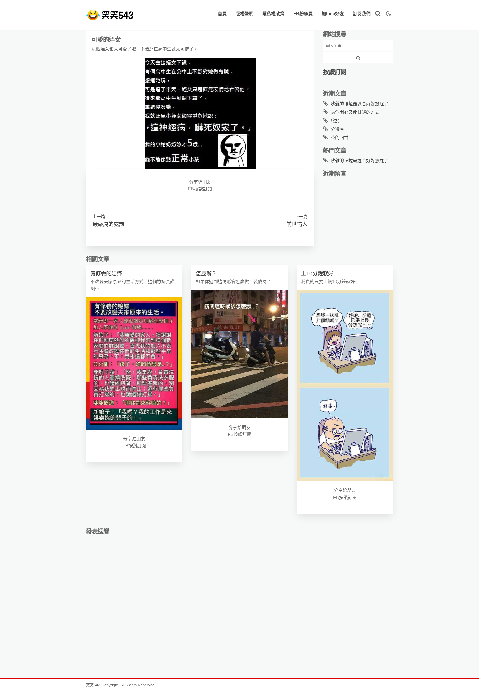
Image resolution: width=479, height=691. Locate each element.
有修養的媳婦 (106, 273)
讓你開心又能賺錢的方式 (355, 112)
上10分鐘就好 (317, 273)
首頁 (222, 13)
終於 (335, 120)
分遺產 (337, 129)
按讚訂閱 (334, 71)
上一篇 (99, 216)
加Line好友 (333, 13)
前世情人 (296, 224)
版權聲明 (244, 13)
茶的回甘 (339, 137)
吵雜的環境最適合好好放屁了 (359, 103)
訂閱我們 (362, 13)
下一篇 (301, 216)
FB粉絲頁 (303, 13)
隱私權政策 (273, 13)
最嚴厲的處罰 (108, 224)
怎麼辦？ (206, 273)
